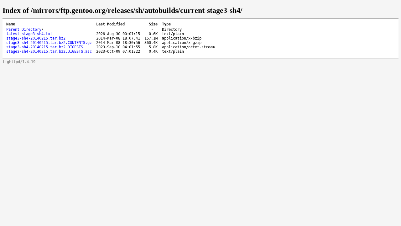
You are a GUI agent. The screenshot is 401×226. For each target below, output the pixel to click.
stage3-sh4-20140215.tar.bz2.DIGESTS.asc (49, 51)
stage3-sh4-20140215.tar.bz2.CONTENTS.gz (49, 42)
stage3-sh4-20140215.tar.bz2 (35, 38)
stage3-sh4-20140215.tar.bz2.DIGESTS (44, 47)
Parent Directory (23, 29)
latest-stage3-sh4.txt (29, 34)
